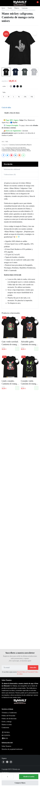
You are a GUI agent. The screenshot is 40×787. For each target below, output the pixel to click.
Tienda (10, 8)
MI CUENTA (6, 735)
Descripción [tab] (8, 164)
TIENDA (7, 732)
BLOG (6, 738)
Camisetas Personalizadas (22, 149)
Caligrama (8, 147)
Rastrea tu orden (7, 724)
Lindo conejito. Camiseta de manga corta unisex (10, 383)
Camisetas (25, 8)
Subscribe (33, 667)
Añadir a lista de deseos (12, 113)
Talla (4, 92)
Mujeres (16, 8)
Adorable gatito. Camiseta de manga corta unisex (29, 344)
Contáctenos (5, 727)
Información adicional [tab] (12, 169)
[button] (36, 3)
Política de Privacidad (8, 715)
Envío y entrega (6, 721)
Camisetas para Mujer (8, 149)
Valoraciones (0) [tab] (10, 174)
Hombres (24, 144)
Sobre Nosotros (6, 746)
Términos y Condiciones (9, 712)
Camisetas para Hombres (19, 147)
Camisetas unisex (7, 150)
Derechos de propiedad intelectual (12, 749)
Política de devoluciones (9, 718)
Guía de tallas (6, 107)
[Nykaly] (20, 3)
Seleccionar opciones (17, 349)
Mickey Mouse (26, 150)
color (4, 86)
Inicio (3, 8)
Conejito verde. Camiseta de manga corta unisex (29, 383)
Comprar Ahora (20, 783)
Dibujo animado (17, 150)
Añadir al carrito (28, 776)
